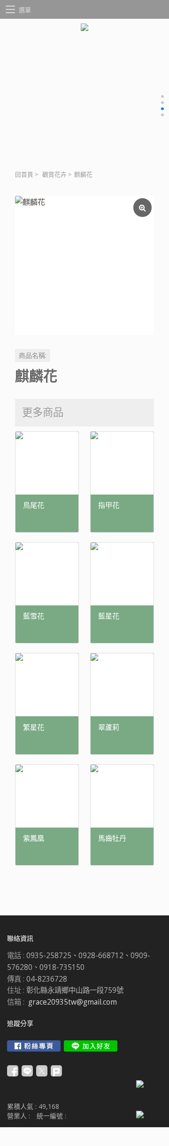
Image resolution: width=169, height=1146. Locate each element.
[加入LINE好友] (90, 1046)
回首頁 (24, 174)
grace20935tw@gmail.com (72, 1002)
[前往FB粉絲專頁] (34, 1046)
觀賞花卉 (54, 174)
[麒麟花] (84, 265)
